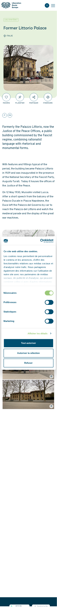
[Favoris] (6, 97)
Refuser (28, 363)
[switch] (49, 302)
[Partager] (34, 97)
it (4, 115)
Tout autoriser (28, 343)
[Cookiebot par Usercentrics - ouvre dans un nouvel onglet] (40, 241)
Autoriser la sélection (28, 353)
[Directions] (48, 97)
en (10, 115)
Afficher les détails (38, 333)
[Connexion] (47, 5)
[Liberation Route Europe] (11, 5)
